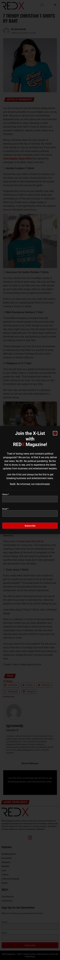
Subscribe (30, 525)
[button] (55, 433)
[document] (30, 480)
